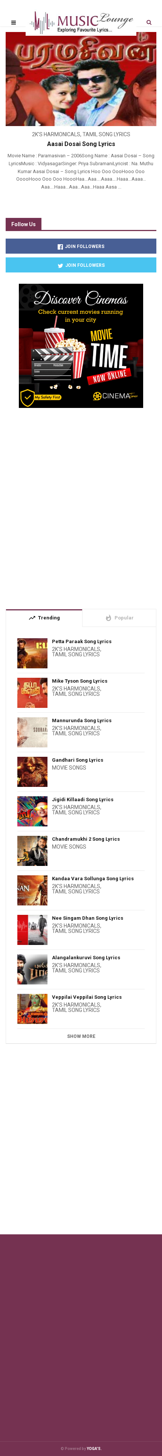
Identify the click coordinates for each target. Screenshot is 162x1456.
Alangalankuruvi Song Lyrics (86, 957)
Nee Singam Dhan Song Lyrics (87, 918)
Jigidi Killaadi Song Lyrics (82, 799)
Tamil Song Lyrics (106, 134)
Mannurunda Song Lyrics (82, 720)
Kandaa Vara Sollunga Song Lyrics (93, 878)
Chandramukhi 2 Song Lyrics (86, 839)
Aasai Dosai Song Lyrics (81, 144)
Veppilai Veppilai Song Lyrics (87, 997)
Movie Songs (69, 767)
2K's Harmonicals (56, 134)
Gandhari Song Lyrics (77, 760)
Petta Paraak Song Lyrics (82, 641)
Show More (81, 1036)
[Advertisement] (81, 505)
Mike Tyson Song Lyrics (79, 681)
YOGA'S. (94, 1449)
